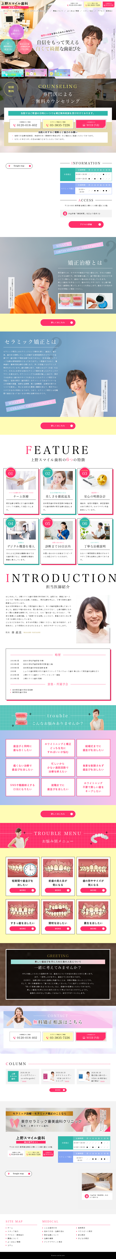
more (24, 1081)
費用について (13, 1238)
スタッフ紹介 (13, 1231)
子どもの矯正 (83, 1238)
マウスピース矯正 (85, 1231)
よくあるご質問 (14, 1242)
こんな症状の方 (50, 1228)
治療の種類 (48, 1238)
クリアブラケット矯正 (53, 1242)
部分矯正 (81, 1235)
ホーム (10, 1228)
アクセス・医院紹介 (16, 1235)
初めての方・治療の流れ (54, 1231)
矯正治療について (51, 1235)
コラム (10, 1245)
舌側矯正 (81, 1228)
